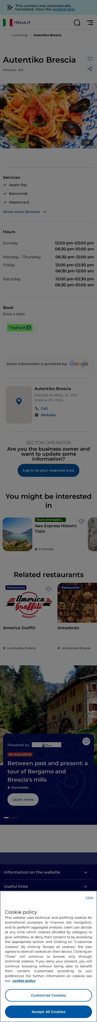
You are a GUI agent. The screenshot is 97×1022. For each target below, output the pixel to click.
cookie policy (24, 981)
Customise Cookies (48, 995)
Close (89, 897)
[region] (48, 956)
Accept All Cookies (49, 1012)
